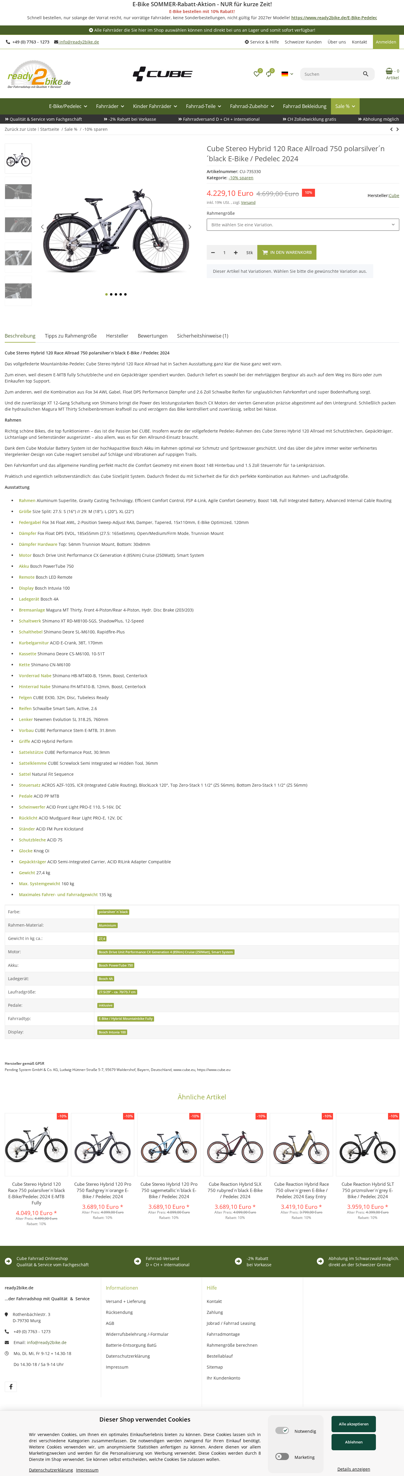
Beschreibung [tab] (20, 336)
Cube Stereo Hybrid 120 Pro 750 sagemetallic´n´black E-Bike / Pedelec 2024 (169, 1190)
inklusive (105, 1005)
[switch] (282, 1430)
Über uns (337, 42)
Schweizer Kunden (303, 42)
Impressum (117, 1367)
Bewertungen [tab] (153, 336)
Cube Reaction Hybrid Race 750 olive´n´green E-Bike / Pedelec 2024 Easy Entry (301, 1190)
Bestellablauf (220, 1356)
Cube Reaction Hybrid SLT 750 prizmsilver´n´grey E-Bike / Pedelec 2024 (368, 1190)
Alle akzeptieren (354, 1424)
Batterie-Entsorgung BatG (131, 1345)
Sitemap (215, 1367)
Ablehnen (354, 1442)
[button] (262, 42)
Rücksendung (119, 1312)
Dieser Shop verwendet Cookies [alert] (144, 1419)
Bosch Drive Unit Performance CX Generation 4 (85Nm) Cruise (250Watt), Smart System (166, 952)
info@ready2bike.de (78, 42)
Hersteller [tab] (117, 336)
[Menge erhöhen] (236, 252)
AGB (110, 1323)
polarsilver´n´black (113, 912)
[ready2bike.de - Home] (163, 73)
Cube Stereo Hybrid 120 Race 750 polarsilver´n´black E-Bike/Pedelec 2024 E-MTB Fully (36, 1193)
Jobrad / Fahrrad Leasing (231, 1323)
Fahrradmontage (223, 1334)
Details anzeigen (353, 1469)
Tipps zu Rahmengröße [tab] (71, 336)
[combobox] (303, 225)
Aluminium (107, 925)
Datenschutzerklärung (128, 1356)
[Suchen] (368, 74)
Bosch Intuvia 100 (112, 1032)
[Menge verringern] (213, 252)
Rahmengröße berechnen (232, 1345)
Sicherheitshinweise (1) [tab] (202, 336)
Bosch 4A (106, 979)
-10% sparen (241, 177)
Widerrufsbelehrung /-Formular (137, 1334)
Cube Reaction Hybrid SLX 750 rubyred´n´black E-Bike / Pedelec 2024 (235, 1190)
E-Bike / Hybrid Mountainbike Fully (126, 1019)
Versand (248, 202)
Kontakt (359, 42)
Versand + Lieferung (126, 1301)
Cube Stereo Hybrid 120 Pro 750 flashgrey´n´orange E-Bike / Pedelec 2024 (102, 1190)
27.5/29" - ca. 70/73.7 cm (117, 992)
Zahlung (215, 1312)
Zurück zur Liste (20, 129)
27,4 (102, 939)
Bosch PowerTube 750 (116, 965)
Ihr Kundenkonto (223, 1378)
